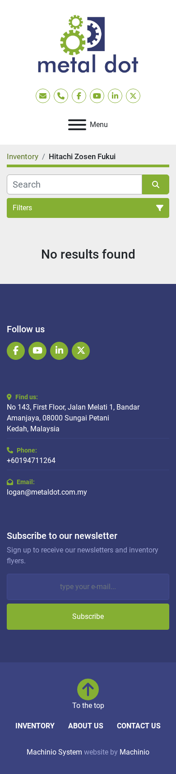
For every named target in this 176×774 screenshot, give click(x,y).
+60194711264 (31, 460)
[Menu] (77, 124)
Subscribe (88, 616)
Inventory (35, 726)
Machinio (134, 752)
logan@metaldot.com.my (47, 492)
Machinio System (54, 752)
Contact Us (139, 726)
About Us (85, 726)
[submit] (155, 184)
